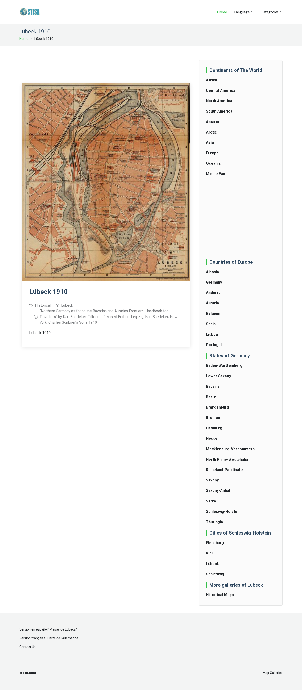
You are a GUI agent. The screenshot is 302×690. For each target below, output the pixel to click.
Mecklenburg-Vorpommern (230, 449)
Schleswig (215, 574)
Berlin (211, 397)
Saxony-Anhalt (218, 490)
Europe (212, 153)
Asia (210, 142)
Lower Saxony (218, 376)
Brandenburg (217, 407)
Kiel (209, 553)
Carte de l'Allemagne (62, 638)
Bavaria (212, 386)
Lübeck (212, 563)
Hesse (212, 438)
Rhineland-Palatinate (224, 470)
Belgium (213, 313)
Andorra (213, 292)
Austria (212, 303)
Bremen (213, 417)
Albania (212, 272)
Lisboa (212, 334)
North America (219, 101)
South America (219, 111)
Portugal (214, 345)
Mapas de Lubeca (63, 629)
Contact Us (27, 647)
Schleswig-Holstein (223, 511)
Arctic (211, 132)
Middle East (216, 173)
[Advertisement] (108, 61)
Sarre (211, 501)
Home (222, 11)
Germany (214, 282)
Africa (211, 80)
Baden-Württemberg (224, 365)
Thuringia (214, 522)
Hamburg (214, 428)
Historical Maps (220, 595)
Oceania (213, 163)
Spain (211, 324)
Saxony (212, 480)
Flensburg (215, 542)
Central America (220, 90)
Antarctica (215, 122)
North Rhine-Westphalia (227, 459)
